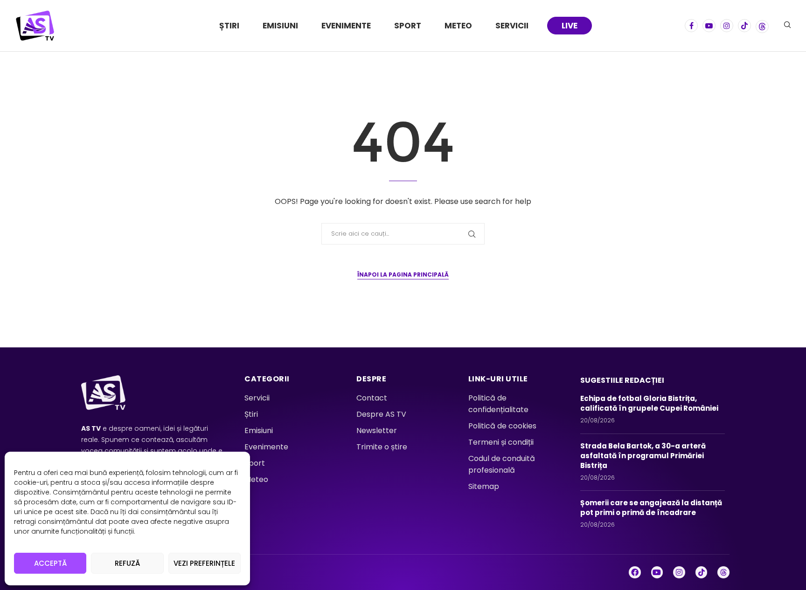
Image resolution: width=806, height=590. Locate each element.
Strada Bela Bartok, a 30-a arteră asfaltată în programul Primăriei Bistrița (643, 455)
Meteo (458, 25)
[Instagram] (726, 25)
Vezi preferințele (204, 563)
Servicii (511, 25)
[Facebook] (691, 25)
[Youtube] (709, 25)
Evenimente (346, 25)
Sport (407, 25)
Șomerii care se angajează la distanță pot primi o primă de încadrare (651, 507)
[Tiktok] (744, 25)
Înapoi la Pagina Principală (403, 274)
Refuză (127, 563)
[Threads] (762, 25)
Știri (229, 25)
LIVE (569, 25)
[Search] (787, 26)
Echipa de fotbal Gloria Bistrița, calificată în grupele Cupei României (650, 403)
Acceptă (50, 563)
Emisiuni (280, 25)
